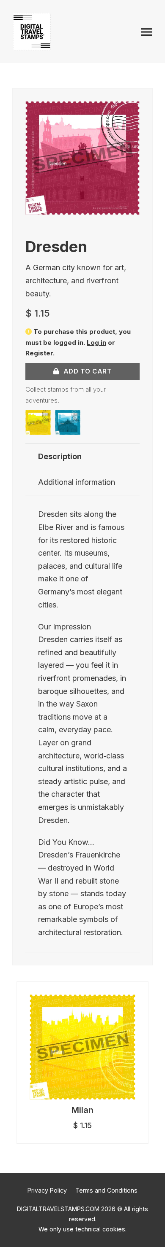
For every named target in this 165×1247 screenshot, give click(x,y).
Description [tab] (60, 456)
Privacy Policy (47, 1190)
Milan (83, 1110)
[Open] (146, 31)
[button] (128, 113)
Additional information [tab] (76, 482)
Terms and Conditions (106, 1190)
